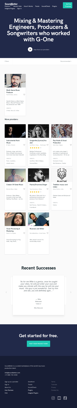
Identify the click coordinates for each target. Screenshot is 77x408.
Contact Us (55, 390)
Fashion (55, 205)
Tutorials (54, 385)
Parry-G (13, 110)
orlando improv (10, 163)
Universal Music (33, 163)
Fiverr (7, 161)
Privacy (53, 387)
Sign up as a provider (11, 382)
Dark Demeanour (57, 163)
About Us (8, 387)
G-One (17, 110)
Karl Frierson (33, 205)
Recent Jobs (17, 6)
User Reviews (9, 390)
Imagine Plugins (10, 8)
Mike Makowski (38, 308)
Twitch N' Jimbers (41, 205)
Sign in (19, 8)
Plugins (54, 6)
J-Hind (8, 110)
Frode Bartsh (33, 207)
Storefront (31, 382)
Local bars (12, 161)
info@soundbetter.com (12, 373)
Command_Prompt (58, 161)
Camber (64, 163)
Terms (53, 382)
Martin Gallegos (39, 161)
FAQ (6, 393)
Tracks (37, 6)
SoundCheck (46, 6)
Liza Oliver (32, 161)
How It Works (28, 6)
